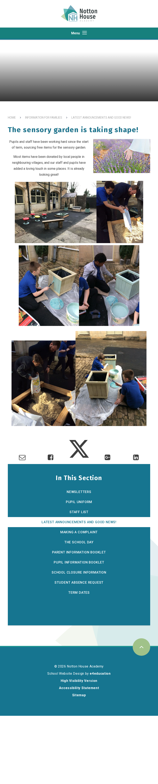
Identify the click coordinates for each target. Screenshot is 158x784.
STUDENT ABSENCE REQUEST (79, 582)
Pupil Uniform (79, 502)
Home (12, 117)
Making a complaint (79, 532)
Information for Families (43, 117)
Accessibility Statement (79, 688)
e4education (100, 673)
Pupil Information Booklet (79, 562)
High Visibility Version (79, 681)
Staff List (79, 512)
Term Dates (79, 593)
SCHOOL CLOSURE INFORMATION (79, 572)
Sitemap (79, 695)
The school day (79, 542)
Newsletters (79, 492)
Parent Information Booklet (79, 552)
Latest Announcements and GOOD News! (101, 117)
